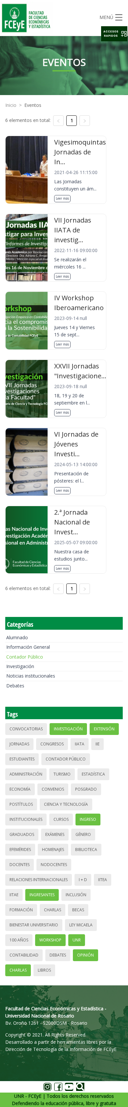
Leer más (62, 198)
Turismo (62, 774)
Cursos (61, 819)
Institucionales (26, 819)
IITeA (102, 879)
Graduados (22, 834)
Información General (28, 647)
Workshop (50, 940)
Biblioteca (86, 849)
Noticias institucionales (30, 676)
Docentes (20, 864)
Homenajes (53, 849)
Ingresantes (42, 895)
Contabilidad (24, 955)
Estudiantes (22, 759)
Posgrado (86, 789)
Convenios (53, 789)
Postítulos (21, 804)
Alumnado (17, 637)
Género (83, 834)
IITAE (14, 895)
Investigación (20, 666)
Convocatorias (26, 729)
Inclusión (76, 895)
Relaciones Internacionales (39, 879)
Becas (78, 910)
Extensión (104, 729)
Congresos (52, 744)
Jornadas (19, 744)
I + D (83, 879)
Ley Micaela (81, 925)
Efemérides (20, 849)
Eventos (32, 105)
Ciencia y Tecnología (66, 804)
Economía (20, 789)
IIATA (79, 744)
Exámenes (54, 834)
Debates (15, 685)
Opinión (85, 955)
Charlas (52, 910)
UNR (77, 940)
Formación (21, 910)
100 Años (19, 940)
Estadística (93, 774)
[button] (114, 33)
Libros (44, 970)
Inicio (10, 105)
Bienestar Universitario (34, 925)
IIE (97, 744)
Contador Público (24, 657)
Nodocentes (54, 864)
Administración (26, 774)
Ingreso (88, 819)
